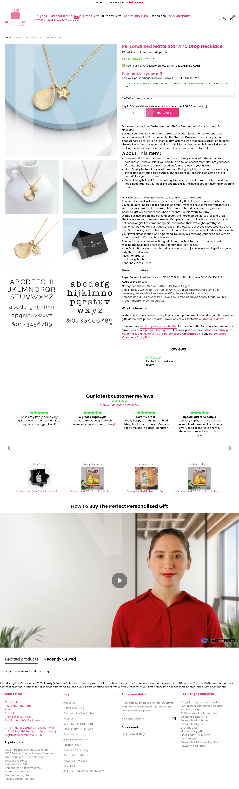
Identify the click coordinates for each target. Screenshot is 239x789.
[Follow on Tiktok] (143, 734)
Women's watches (16, 771)
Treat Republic (217, 297)
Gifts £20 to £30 (209, 290)
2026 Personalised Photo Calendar (27, 750)
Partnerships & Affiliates (78, 713)
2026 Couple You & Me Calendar (25, 757)
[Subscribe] (170, 719)
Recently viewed (60, 659)
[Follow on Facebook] (123, 734)
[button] (10, 448)
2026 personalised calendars (198, 713)
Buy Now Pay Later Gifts (78, 724)
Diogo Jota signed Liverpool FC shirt (203, 702)
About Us (69, 703)
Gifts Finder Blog (73, 708)
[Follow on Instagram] (130, 734)
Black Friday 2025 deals (195, 735)
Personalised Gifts (62, 16)
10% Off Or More (147, 286)
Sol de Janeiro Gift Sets (19, 779)
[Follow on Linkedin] (133, 734)
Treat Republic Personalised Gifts (143, 301)
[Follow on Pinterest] (137, 734)
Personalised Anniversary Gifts (154, 293)
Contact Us (70, 734)
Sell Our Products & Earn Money (83, 771)
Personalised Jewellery (160, 297)
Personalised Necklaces (145, 277)
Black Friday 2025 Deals (78, 729)
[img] (119, 401)
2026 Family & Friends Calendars (57, 20)
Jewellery (128, 293)
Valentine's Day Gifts (193, 717)
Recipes (68, 718)
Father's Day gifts (191, 709)
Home (8, 37)
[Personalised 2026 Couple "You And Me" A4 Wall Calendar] (93, 478)
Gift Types (40, 16)
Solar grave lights (16, 761)
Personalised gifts (191, 724)
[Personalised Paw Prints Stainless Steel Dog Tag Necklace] (39, 478)
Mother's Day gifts (192, 731)
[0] (231, 18)
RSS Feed (69, 766)
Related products (21, 659)
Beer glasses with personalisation (201, 706)
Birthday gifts (188, 728)
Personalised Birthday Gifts (192, 293)
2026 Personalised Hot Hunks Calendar (29, 753)
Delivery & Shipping (75, 750)
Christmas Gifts (88, 16)
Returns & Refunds (75, 760)
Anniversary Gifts (136, 16)
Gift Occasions (188, 290)
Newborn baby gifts (193, 746)
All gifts (185, 286)
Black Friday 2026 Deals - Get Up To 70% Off (150, 290)
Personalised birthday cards (23, 768)
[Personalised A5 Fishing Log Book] (146, 478)
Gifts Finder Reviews (76, 739)
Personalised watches (194, 720)
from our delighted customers (119, 405)
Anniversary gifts (191, 738)
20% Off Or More (169, 286)
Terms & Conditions (75, 755)
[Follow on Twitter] (126, 734)
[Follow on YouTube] (140, 734)
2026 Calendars (179, 16)
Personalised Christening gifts (199, 742)
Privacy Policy (72, 745)
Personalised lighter (17, 775)
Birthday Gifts (111, 16)
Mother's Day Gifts (16, 764)
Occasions (158, 16)
